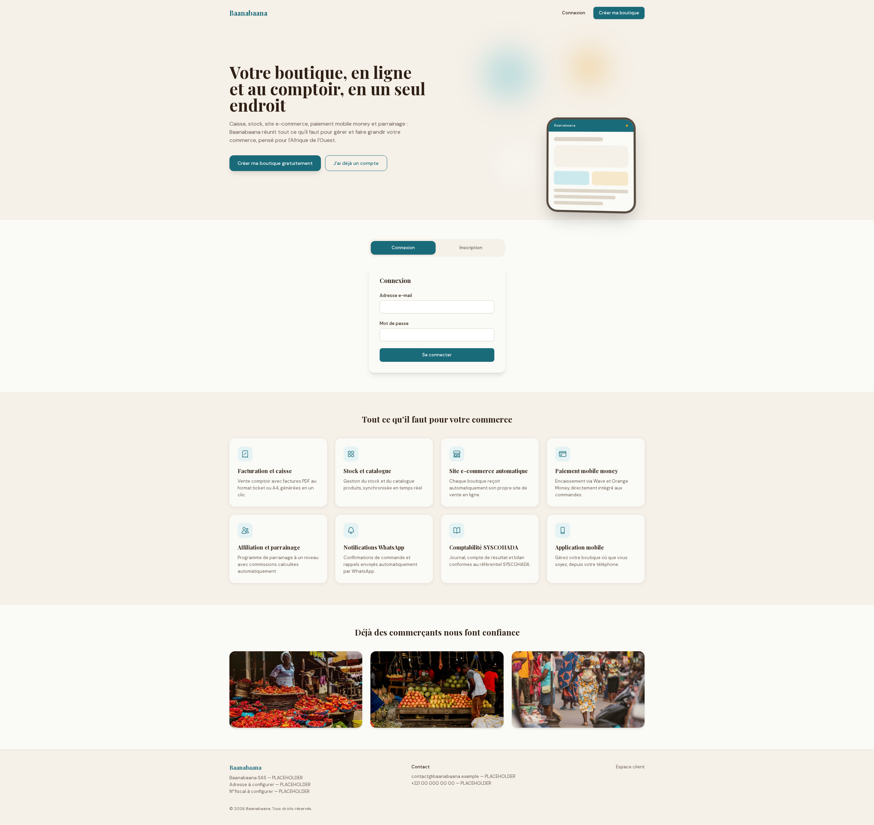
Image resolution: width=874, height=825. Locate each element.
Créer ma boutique (619, 13)
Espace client (630, 767)
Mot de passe (394, 323)
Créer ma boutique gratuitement (275, 163)
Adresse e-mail (396, 295)
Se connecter (437, 355)
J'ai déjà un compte (356, 163)
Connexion (573, 13)
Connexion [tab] (403, 248)
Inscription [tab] (471, 248)
